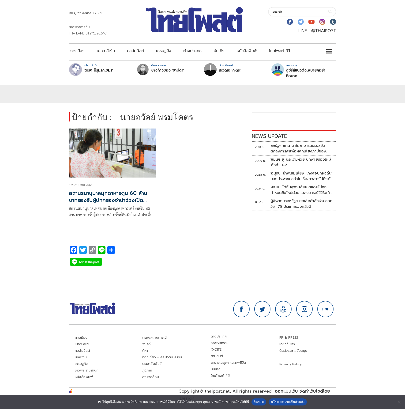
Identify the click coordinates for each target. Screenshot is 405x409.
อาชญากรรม (220, 343)
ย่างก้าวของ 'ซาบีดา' (167, 70)
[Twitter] (300, 22)
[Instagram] (322, 22)
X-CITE (216, 349)
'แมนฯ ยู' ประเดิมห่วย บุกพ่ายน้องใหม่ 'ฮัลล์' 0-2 (300, 162)
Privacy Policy (290, 364)
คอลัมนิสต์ (135, 51)
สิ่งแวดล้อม (150, 377)
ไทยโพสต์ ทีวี (279, 51)
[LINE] (325, 309)
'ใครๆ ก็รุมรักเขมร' (98, 70)
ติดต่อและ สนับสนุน (293, 350)
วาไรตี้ (146, 344)
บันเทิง (219, 51)
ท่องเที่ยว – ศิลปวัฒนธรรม (162, 357)
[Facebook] (290, 22)
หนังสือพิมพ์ (247, 51)
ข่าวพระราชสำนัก (86, 370)
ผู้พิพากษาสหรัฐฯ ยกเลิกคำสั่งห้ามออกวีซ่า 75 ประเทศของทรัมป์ (301, 203)
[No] (399, 402)
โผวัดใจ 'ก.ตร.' (230, 70)
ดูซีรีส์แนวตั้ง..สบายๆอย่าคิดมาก (305, 73)
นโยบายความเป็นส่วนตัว (288, 402)
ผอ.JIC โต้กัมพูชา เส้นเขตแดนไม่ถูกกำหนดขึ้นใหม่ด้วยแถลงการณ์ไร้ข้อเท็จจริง (301, 190)
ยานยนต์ (217, 356)
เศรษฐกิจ (163, 51)
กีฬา (145, 350)
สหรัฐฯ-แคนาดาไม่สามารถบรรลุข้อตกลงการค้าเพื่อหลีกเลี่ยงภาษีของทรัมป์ (298, 148)
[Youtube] (311, 22)
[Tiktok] (333, 22)
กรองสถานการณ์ (154, 337)
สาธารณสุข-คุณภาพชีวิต (228, 362)
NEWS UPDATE (269, 136)
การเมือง (77, 51)
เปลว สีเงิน (106, 51)
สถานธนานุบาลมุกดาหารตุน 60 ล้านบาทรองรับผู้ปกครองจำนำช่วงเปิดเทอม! (108, 200)
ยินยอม (259, 402)
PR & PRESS (288, 337)
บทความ (81, 357)
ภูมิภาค (147, 370)
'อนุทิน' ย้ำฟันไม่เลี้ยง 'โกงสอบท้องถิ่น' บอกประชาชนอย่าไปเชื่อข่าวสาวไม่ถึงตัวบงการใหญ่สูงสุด (301, 176)
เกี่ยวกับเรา (287, 344)
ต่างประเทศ (192, 51)
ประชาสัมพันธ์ (152, 363)
